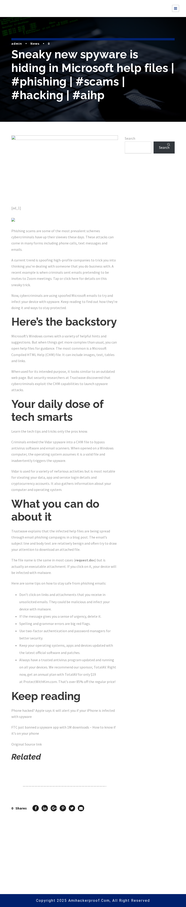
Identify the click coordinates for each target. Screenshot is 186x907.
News (34, 43)
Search (130, 138)
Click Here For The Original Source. (39, 769)
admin (16, 43)
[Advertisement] (150, 201)
